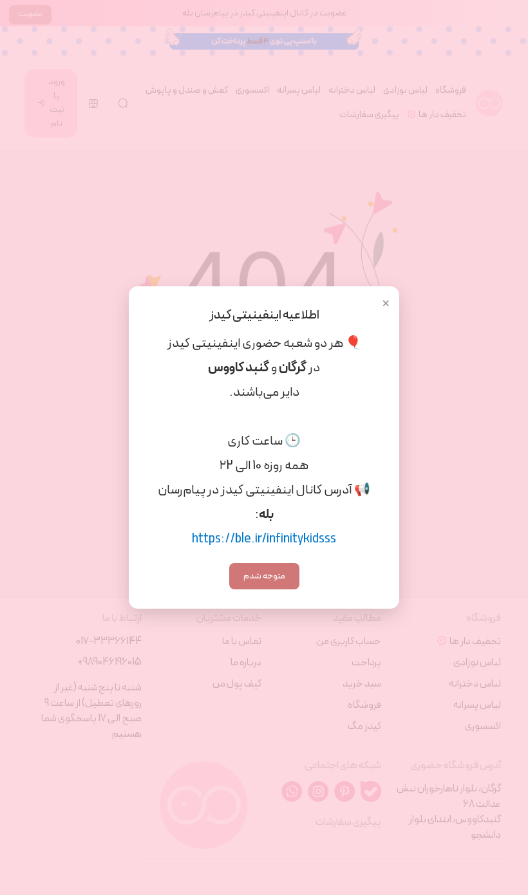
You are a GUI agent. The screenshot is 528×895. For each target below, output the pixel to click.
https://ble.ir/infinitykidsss (264, 539)
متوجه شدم (264, 576)
